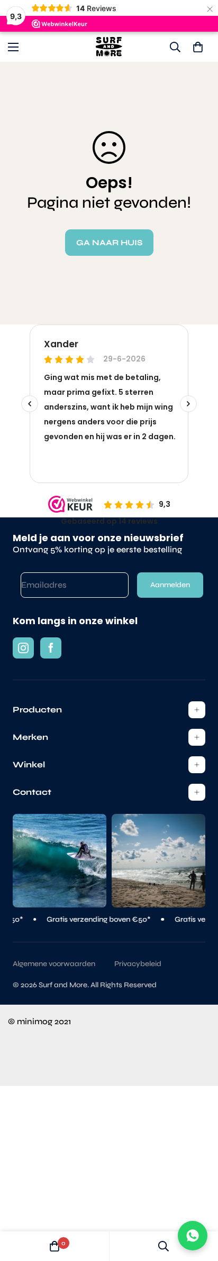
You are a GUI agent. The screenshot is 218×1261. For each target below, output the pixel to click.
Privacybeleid (137, 963)
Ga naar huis (109, 242)
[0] (198, 47)
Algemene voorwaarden (54, 963)
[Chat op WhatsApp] (192, 1235)
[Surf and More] (109, 47)
